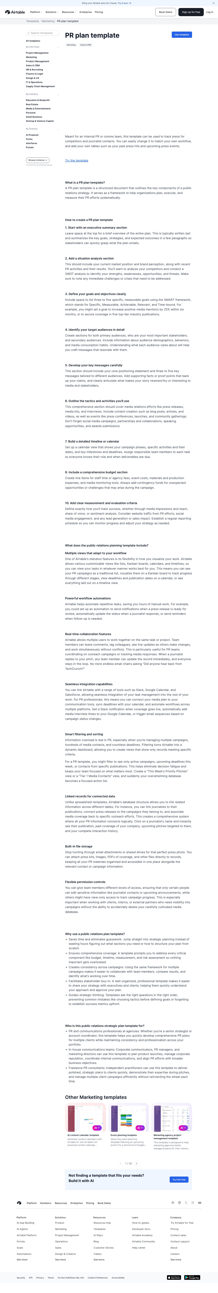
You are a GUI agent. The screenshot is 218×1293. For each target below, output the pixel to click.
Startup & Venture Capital (40, 121)
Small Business (34, 117)
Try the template (76, 160)
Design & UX (32, 78)
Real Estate (32, 104)
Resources (68, 12)
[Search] (28, 33)
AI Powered (32, 135)
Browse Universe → (37, 160)
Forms (29, 139)
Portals (30, 147)
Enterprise (86, 12)
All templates (33, 41)
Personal (30, 112)
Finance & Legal (34, 73)
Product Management (37, 61)
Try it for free (179, 1179)
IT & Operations (34, 82)
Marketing (48, 21)
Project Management (37, 53)
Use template (182, 34)
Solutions (51, 12)
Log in (209, 12)
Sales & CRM (33, 65)
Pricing (99, 12)
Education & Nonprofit (38, 100)
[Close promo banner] (213, 3)
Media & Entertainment (38, 108)
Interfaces (31, 143)
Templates (32, 21)
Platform (35, 12)
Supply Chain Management (40, 86)
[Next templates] (136, 1163)
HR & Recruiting (34, 69)
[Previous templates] (120, 1163)
